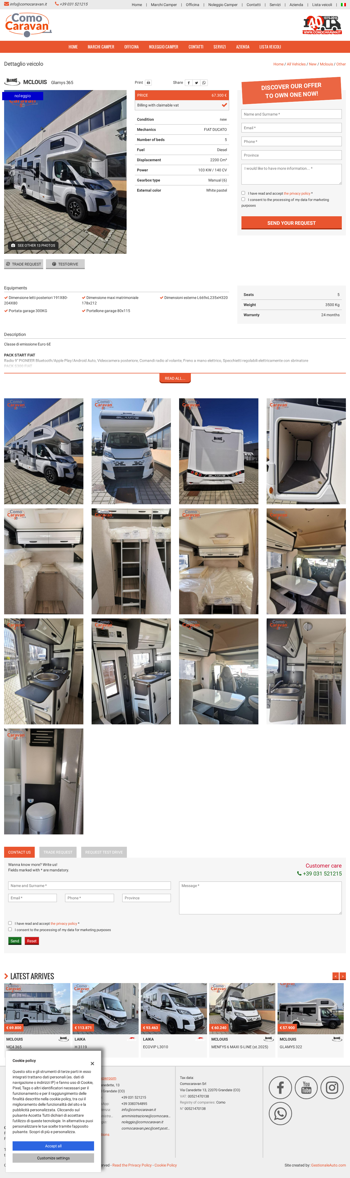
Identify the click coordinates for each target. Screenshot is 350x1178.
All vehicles (296, 64)
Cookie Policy (165, 1165)
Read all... (175, 378)
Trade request (26, 264)
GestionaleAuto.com (328, 1165)
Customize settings (53, 1158)
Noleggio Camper (223, 4)
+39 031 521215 (74, 4)
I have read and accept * (280, 193)
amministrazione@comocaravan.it (148, 1116)
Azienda (296, 4)
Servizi (275, 4)
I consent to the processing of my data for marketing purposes (63, 930)
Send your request (291, 223)
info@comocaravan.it (28, 4)
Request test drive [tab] (104, 852)
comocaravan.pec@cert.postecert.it (149, 1128)
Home (137, 4)
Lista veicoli (322, 4)
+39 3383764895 (134, 1104)
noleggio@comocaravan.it (142, 1122)
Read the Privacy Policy (132, 1165)
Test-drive (67, 264)
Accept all (53, 1146)
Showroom (107, 1078)
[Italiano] (343, 4)
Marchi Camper (164, 4)
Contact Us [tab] (19, 852)
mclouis (326, 64)
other (341, 64)
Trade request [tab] (57, 852)
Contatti (254, 4)
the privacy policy (297, 193)
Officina (192, 4)
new (313, 64)
